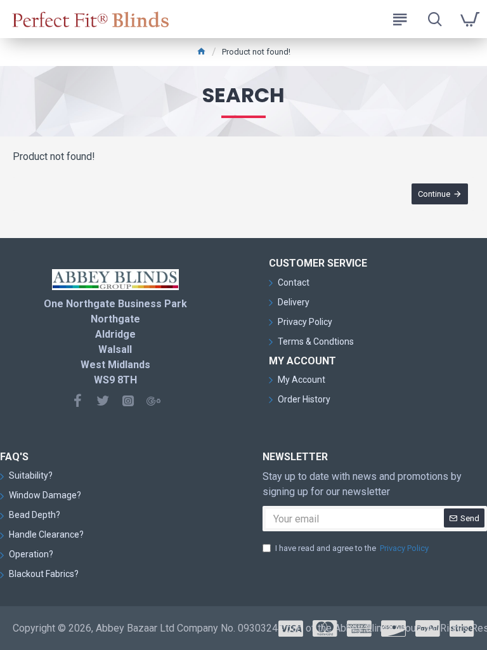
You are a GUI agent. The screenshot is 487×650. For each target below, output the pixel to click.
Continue (434, 194)
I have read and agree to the (352, 548)
